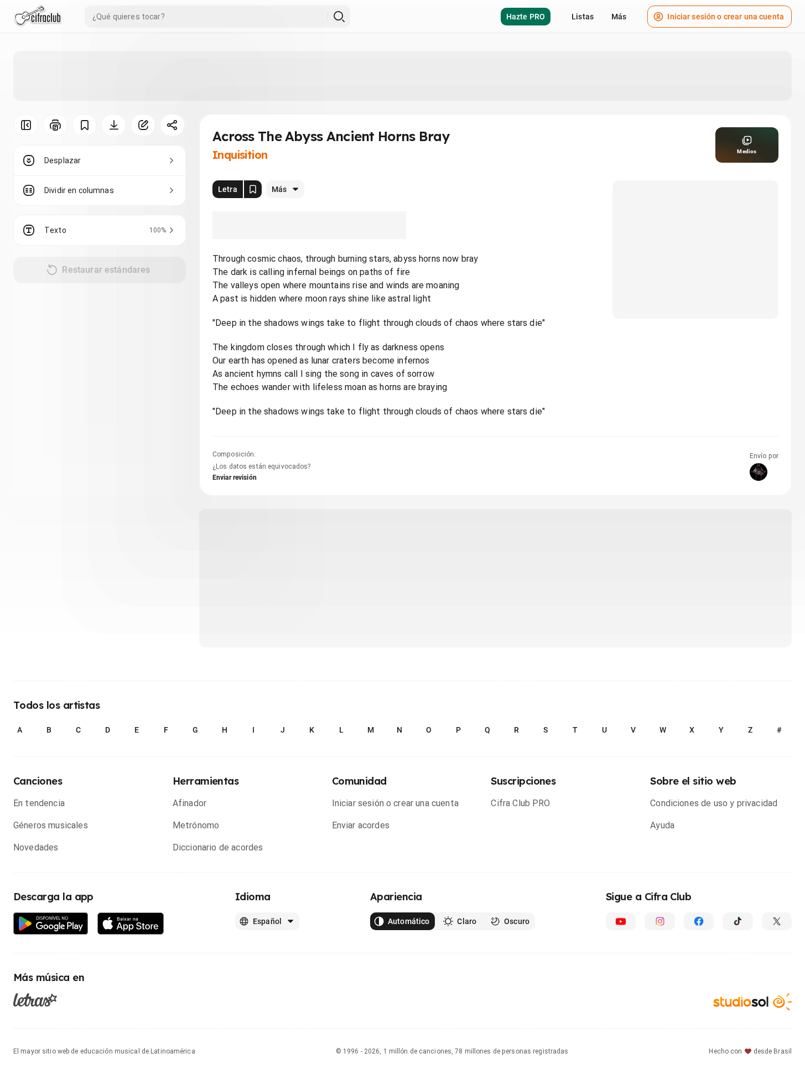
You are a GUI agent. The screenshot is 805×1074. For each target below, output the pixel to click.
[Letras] (35, 999)
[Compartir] (172, 125)
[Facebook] (699, 921)
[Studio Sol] (752, 1001)
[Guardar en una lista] (84, 125)
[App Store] (130, 923)
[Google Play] (51, 923)
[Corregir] (143, 125)
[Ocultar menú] (25, 125)
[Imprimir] (55, 125)
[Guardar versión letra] (253, 189)
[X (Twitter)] (777, 921)
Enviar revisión (234, 477)
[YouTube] (621, 921)
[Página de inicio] (38, 16)
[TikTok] (737, 921)
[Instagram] (659, 921)
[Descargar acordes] (113, 125)
